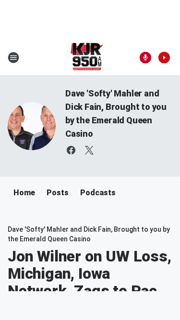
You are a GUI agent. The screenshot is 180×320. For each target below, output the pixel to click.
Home (24, 192)
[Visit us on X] (89, 150)
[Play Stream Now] (164, 57)
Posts (58, 192)
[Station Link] (87, 57)
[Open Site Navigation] (13, 57)
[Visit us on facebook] (71, 150)
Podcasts (98, 192)
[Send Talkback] (145, 57)
